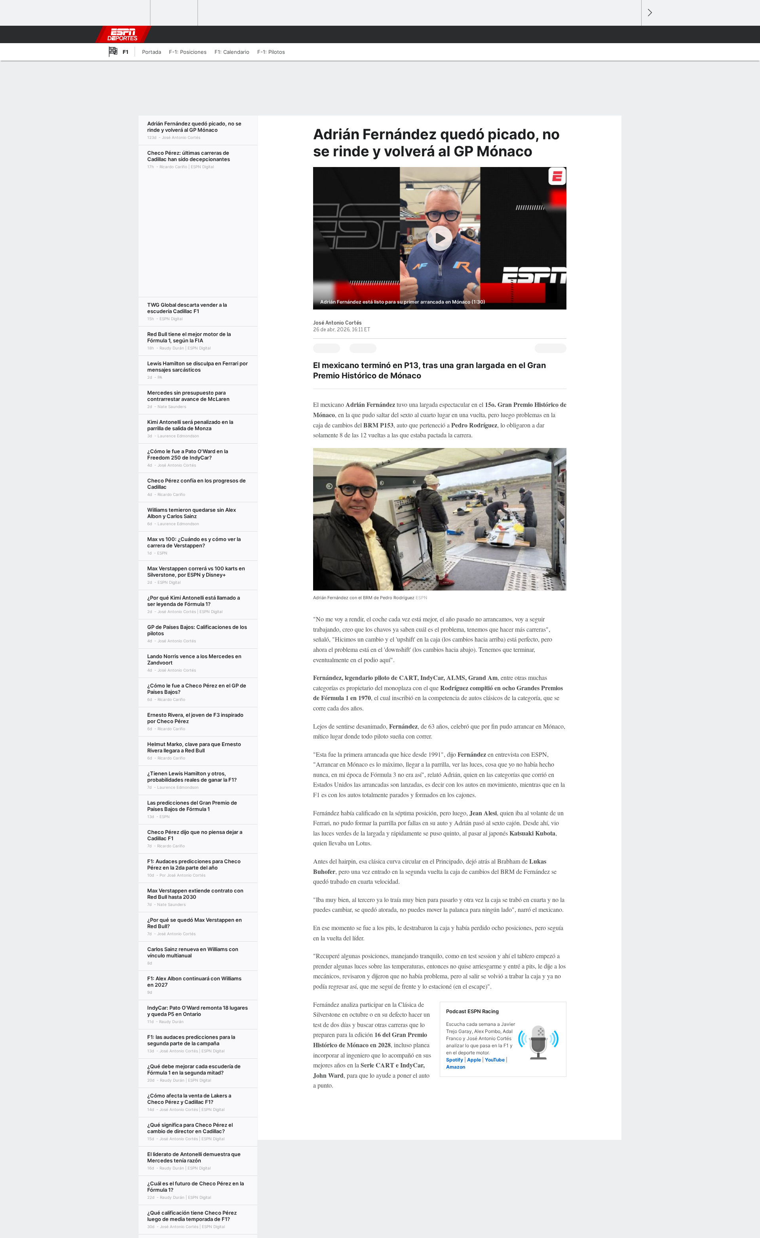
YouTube (495, 1060)
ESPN (122, 34)
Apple (474, 1060)
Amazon (455, 1067)
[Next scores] (649, 13)
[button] (632, 34)
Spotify (454, 1060)
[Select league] (127, 13)
